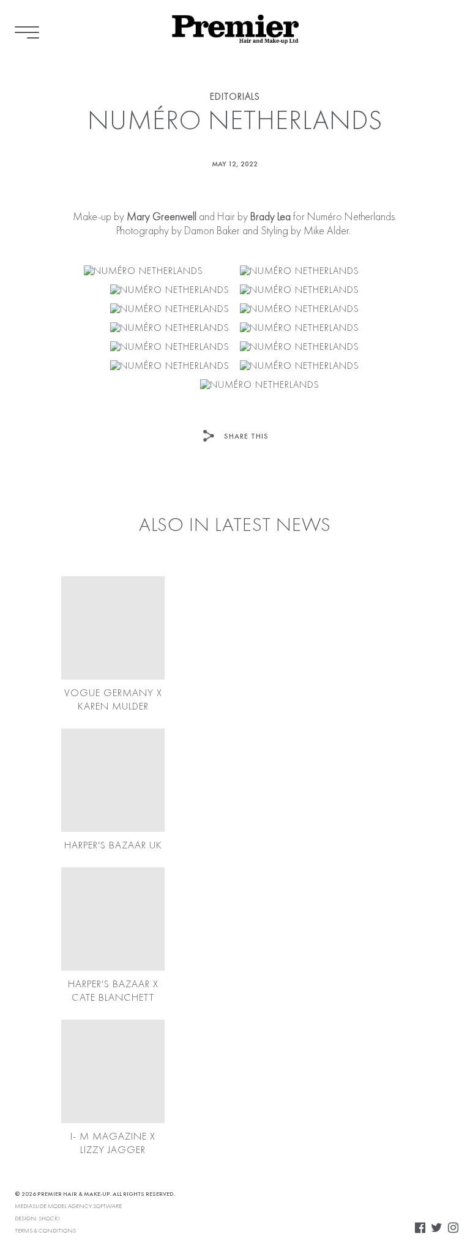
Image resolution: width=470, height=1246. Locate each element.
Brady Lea (269, 217)
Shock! (49, 1218)
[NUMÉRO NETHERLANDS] (143, 271)
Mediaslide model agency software (68, 1206)
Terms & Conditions (45, 1231)
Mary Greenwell (161, 217)
